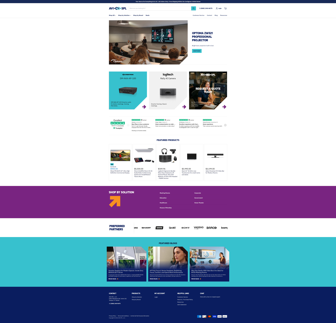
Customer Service (198, 15)
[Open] (208, 90)
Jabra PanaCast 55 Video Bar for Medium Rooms (215, 172)
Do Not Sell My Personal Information (140, 316)
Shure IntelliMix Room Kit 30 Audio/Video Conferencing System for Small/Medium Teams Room (143, 173)
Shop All (112, 15)
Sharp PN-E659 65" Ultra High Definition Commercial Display (120, 172)
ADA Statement (181, 304)
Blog (216, 15)
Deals (147, 15)
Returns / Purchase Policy (185, 299)
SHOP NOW (196, 51)
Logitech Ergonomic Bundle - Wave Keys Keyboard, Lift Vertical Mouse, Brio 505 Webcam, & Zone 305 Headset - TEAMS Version (167, 174)
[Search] (193, 8)
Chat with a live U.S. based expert (210, 297)
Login (156, 297)
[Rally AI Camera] (168, 90)
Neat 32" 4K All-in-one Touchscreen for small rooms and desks (191, 172)
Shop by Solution (124, 15)
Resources (223, 15)
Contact (209, 15)
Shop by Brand (138, 15)
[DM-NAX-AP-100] (128, 90)
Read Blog (112, 279)
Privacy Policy (112, 316)
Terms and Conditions (123, 316)
